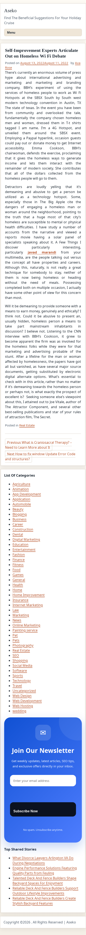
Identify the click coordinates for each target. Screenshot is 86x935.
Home (17, 590)
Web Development (27, 700)
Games (18, 574)
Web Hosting (23, 706)
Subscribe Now (25, 811)
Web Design (22, 695)
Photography (23, 645)
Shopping (20, 660)
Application (21, 499)
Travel (17, 685)
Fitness (18, 564)
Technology (22, 680)
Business (20, 519)
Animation (21, 489)
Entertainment (24, 549)
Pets (16, 640)
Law (16, 610)
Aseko (10, 10)
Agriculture (21, 484)
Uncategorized (24, 690)
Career (18, 524)
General (19, 579)
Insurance (20, 600)
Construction (23, 529)
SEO (16, 655)
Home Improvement (29, 595)
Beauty (18, 509)
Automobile (22, 504)
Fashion (19, 554)
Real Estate (27, 425)
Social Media (22, 665)
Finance (19, 559)
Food (16, 569)
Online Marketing (26, 625)
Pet (15, 635)
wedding (19, 711)
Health (18, 585)
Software (20, 670)
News (17, 620)
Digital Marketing (26, 539)
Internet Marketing (28, 605)
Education (20, 544)
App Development (27, 494)
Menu (11, 32)
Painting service (25, 630)
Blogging (20, 514)
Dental (18, 534)
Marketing (21, 615)
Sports (18, 675)
